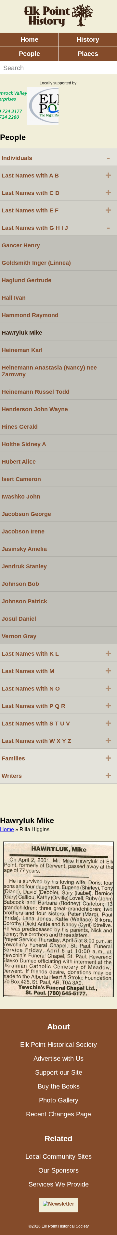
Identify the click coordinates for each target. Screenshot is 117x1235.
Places (88, 53)
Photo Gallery (58, 1100)
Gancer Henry (21, 245)
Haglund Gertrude (26, 280)
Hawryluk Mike (22, 332)
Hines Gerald (20, 427)
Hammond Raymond (30, 315)
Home (29, 39)
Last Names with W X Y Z (56, 740)
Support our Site (58, 1072)
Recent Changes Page (58, 1114)
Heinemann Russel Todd (36, 392)
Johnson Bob (20, 584)
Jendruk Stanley (24, 566)
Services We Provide (59, 1184)
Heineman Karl (22, 350)
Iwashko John (21, 496)
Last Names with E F (56, 210)
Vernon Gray (19, 636)
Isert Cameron (21, 479)
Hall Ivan (14, 298)
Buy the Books (59, 1086)
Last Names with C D (56, 192)
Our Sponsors (58, 1170)
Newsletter (61, 1204)
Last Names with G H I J (56, 227)
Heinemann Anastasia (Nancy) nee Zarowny (49, 371)
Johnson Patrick (24, 601)
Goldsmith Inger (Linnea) (36, 263)
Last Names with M (56, 670)
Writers (56, 775)
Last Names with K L (56, 653)
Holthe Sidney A (24, 444)
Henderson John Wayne (35, 409)
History (88, 39)
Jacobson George (26, 514)
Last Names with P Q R (56, 705)
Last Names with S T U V (56, 723)
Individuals (56, 157)
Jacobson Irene (23, 531)
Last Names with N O (56, 688)
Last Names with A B (56, 175)
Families (56, 758)
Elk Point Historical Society (58, 1044)
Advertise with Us (58, 1058)
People (29, 53)
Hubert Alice (19, 461)
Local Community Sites (58, 1156)
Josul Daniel (19, 619)
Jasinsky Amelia (24, 549)
